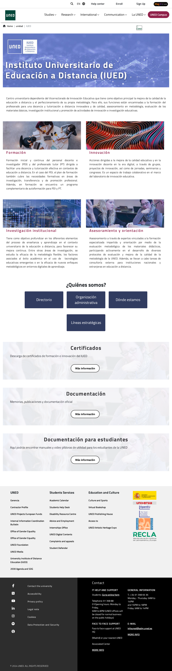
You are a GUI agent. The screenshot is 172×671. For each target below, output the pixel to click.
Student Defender (59, 548)
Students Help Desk (60, 507)
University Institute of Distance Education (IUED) (26, 560)
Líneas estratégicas (86, 322)
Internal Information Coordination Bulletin (27, 522)
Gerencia (14, 500)
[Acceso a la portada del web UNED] (10, 15)
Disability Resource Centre (63, 514)
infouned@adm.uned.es (140, 628)
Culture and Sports (98, 500)
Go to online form (110, 594)
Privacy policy (35, 601)
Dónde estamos (128, 300)
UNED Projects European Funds (26, 514)
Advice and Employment (62, 521)
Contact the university (40, 586)
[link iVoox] (12, 632)
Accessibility (34, 593)
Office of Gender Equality (22, 531)
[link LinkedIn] (12, 608)
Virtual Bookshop (97, 507)
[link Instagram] (12, 616)
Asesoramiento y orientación (116, 230)
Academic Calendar (59, 500)
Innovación (99, 152)
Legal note (33, 609)
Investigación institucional (31, 230)
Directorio (44, 300)
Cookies (32, 617)
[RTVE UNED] (161, 4)
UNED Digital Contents (61, 534)
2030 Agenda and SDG (21, 569)
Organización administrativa (86, 299)
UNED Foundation (19, 545)
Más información (85, 368)
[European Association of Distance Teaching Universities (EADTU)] (144, 524)
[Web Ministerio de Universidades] (144, 495)
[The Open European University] (144, 511)
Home (10, 26)
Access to (93, 521)
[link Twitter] (12, 593)
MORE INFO (98, 650)
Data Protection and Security (43, 624)
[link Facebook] (12, 586)
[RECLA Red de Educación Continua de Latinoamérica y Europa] (144, 536)
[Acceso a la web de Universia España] (144, 503)
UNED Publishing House (101, 514)
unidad (19, 26)
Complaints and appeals (62, 541)
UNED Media (16, 552)
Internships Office (59, 527)
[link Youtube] (12, 601)
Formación (16, 152)
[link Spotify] (12, 624)
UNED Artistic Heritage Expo (103, 527)
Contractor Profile (19, 507)
